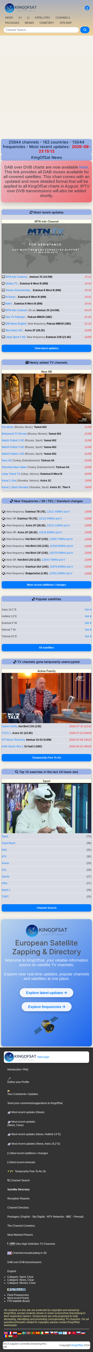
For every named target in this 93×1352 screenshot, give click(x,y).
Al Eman (10, 296)
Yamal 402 (40, 427)
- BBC (68, 1216)
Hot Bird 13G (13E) (37, 545)
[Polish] (47, 1332)
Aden (8, 303)
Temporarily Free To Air (46, 757)
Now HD (7, 460)
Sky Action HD (14, 330)
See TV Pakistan (15, 317)
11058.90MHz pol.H (61, 545)
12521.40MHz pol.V (58, 511)
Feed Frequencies (18, 1295)
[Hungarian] (10, 1335)
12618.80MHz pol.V (50, 532)
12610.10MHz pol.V (58, 525)
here (83, 167)
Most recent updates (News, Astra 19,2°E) (35, 1143)
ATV (4, 856)
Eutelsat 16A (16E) (37, 566)
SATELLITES (42, 17)
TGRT (5, 896)
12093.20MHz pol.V (60, 573)
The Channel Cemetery (21, 1225)
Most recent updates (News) (27, 1112)
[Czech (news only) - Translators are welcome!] (51, 1332)
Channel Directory (18, 1207)
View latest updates (47, 348)
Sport (5, 836)
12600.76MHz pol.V (53, 559)
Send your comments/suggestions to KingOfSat (35, 1103)
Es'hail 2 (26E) (33, 746)
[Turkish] (74, 1332)
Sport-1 (6, 889)
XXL (4, 869)
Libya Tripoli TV (11, 473)
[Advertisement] (46, 87)
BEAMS (29, 22)
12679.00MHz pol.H (61, 552)
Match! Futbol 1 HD (13, 453)
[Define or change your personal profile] (87, 8)
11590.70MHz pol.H (61, 539)
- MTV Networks (54, 1216)
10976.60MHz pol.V (61, 566)
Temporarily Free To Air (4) (30, 1171)
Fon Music (8, 427)
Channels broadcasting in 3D (29, 1252)
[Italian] (42, 1332)
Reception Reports (18, 1198)
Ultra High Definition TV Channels (35, 1243)
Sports (5, 876)
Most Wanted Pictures (20, 1234)
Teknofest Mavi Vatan (14, 467)
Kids (4, 849)
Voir (87, 609)
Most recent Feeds (18, 1298)
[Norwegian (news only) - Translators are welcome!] (28, 1332)
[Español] (38, 1332)
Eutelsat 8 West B (51, 473)
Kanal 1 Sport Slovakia (15, 487)
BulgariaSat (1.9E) (37, 573)
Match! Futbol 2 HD (13, 440)
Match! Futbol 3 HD (13, 447)
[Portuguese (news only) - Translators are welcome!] (33, 1332)
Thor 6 (66, 487)
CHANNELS (63, 17)
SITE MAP (66, 22)
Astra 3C (45, 480)
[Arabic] (69, 1332)
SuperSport (8, 843)
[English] (6, 1332)
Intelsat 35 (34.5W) (41, 276)
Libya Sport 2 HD (16, 337)
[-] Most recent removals (21, 1162)
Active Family (9, 726)
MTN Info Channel (16, 276)
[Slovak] (56, 1332)
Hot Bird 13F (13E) (37, 539)
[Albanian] (15, 1335)
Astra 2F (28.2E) (35, 330)
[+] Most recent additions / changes (27, 1153)
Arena (5, 863)
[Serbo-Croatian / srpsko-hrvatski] (83, 1332)
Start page (43, 1057)
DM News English (16, 323)
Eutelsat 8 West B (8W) (34, 283)
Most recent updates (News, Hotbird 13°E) (36, 1134)
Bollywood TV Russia (14, 433)
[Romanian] (6, 1335)
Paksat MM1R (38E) (40, 317)
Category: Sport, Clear (20, 1276)
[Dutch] (15, 1332)
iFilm (4, 883)
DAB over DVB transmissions (24, 1262)
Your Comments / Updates (22, 1094)
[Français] (10, 1332)
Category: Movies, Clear (21, 1282)
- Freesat (77, 1216)
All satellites (46, 647)
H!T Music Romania (13, 739)
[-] (28, 17)
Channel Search (46, 907)
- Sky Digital (37, 1216)
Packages (13, 1216)
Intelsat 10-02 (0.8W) (38, 739)
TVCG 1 (6, 733)
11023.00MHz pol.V (50, 518)
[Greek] (60, 1332)
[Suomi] (65, 1332)
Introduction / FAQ (17, 1069)
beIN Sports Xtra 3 (12, 746)
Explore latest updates (45, 993)
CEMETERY (47, 22)
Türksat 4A (48, 460)
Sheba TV (11, 283)
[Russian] (78, 1332)
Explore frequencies (45, 1007)
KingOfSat (77, 1345)
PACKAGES (12, 22)
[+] (20, 17)
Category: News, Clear (20, 1279)
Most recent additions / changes (46, 584)
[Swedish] (24, 1332)
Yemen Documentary (18, 290)
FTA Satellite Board (18, 1301)
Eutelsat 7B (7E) (35, 511)
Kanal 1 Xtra (9, 480)
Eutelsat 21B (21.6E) (58, 337)
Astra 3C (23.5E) (22, 733)
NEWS (9, 17)
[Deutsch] (19, 1332)
